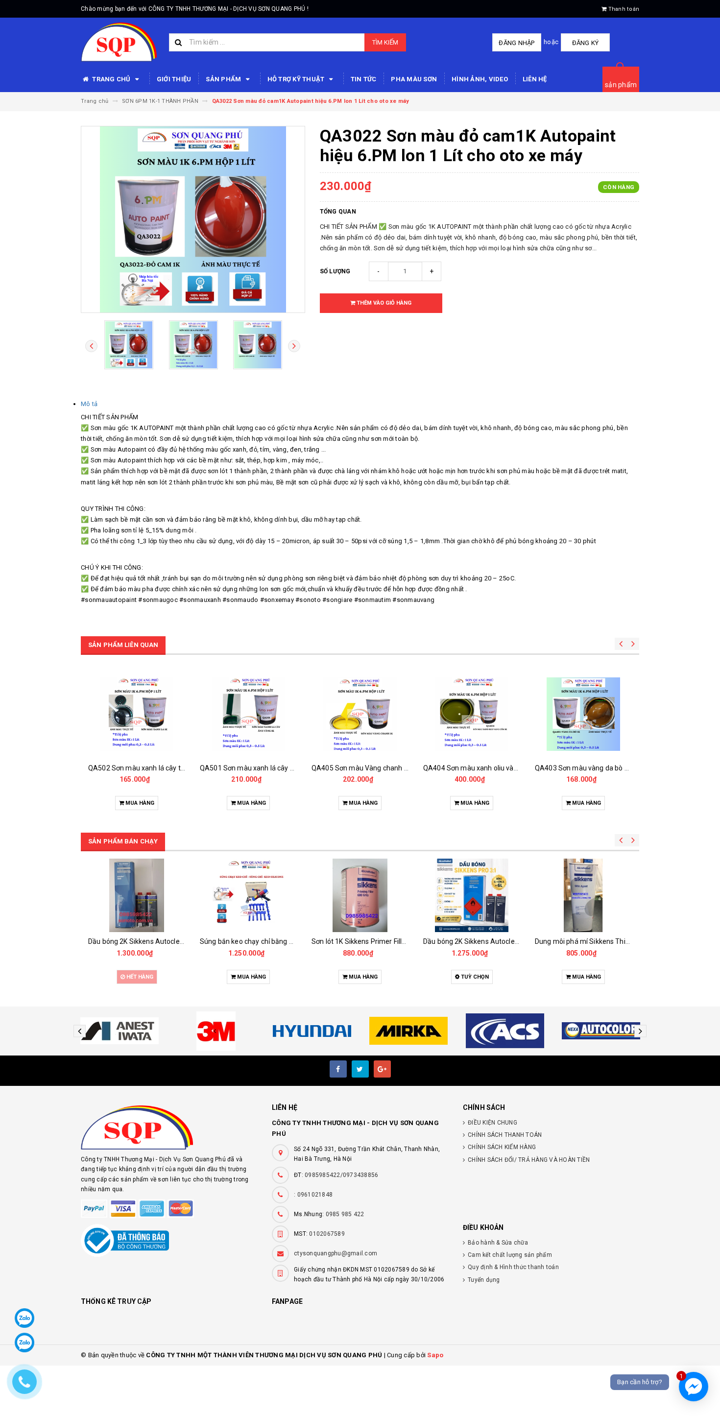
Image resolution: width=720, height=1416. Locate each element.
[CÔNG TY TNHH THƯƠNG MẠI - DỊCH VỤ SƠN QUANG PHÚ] (169, 1127)
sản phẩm (621, 85)
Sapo (435, 1355)
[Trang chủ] (119, 42)
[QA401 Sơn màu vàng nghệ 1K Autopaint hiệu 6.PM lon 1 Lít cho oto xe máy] (583, 714)
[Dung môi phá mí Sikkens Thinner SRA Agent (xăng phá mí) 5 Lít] (471, 895)
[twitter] (360, 1069)
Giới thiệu (174, 79)
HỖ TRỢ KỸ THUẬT (296, 79)
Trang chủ (111, 79)
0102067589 (327, 1233)
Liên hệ (535, 79)
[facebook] (338, 1069)
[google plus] (382, 1069)
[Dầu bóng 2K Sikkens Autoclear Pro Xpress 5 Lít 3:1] (360, 895)
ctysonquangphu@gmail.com (335, 1253)
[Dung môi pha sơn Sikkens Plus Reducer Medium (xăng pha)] (583, 895)
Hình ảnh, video (480, 79)
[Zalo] (24, 1318)
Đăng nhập (516, 43)
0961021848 (315, 1194)
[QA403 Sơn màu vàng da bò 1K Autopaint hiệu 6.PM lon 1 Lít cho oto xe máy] (471, 714)
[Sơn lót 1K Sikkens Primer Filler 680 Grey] (248, 895)
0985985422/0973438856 (341, 1175)
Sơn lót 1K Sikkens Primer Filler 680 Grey (263, 941)
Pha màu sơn (414, 79)
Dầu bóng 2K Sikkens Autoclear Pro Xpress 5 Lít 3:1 (391, 941)
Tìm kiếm (385, 42)
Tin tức (364, 79)
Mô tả (89, 404)
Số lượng (335, 271)
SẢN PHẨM (224, 79)
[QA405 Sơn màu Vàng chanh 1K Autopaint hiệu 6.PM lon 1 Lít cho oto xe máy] (248, 714)
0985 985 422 (345, 1214)
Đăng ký (585, 43)
